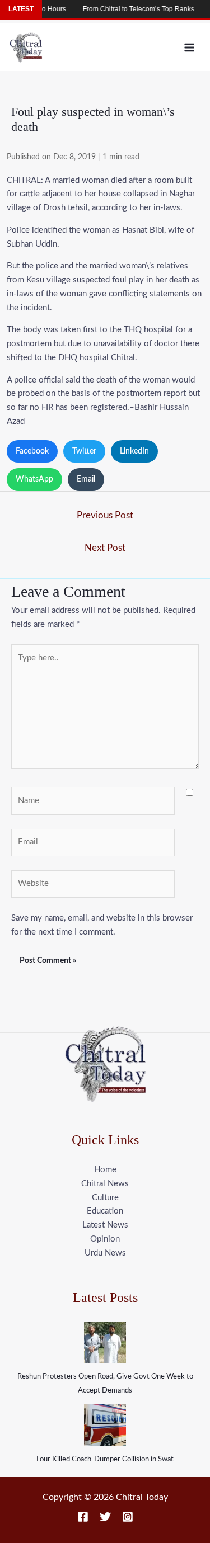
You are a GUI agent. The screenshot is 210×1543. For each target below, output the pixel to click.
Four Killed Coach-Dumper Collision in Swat (105, 1459)
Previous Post (105, 515)
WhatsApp (34, 479)
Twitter (84, 451)
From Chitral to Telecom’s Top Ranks (130, 9)
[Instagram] (127, 1516)
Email (86, 479)
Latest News (105, 1225)
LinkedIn (134, 451)
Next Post (105, 548)
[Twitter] (105, 1516)
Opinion (105, 1239)
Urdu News (105, 1253)
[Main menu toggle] (190, 47)
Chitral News (105, 1183)
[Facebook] (82, 1516)
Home (105, 1169)
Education (105, 1211)
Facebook (32, 451)
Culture (105, 1197)
